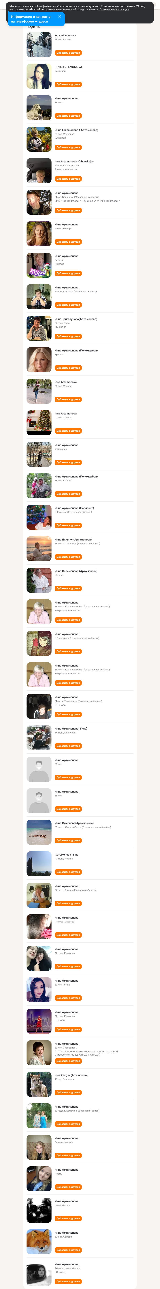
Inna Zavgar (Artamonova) (72, 1075)
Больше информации (114, 9)
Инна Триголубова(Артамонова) (76, 319)
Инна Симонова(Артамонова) (74, 823)
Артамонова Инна (66, 854)
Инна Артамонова (66, 98)
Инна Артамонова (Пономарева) (76, 350)
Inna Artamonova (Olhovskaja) (74, 161)
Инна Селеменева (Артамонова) (76, 571)
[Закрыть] (60, 16)
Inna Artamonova (66, 382)
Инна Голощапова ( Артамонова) (76, 130)
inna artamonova (65, 35)
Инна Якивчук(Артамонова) (73, 539)
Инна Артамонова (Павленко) (74, 508)
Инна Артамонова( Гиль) (71, 728)
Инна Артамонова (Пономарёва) (76, 476)
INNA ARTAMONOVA (68, 67)
